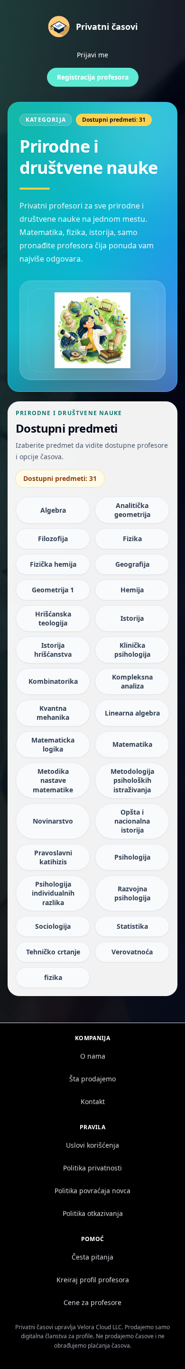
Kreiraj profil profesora (92, 1279)
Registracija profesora (93, 77)
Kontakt (93, 1101)
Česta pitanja (92, 1256)
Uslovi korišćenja (92, 1145)
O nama (92, 1056)
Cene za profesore (92, 1302)
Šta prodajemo (92, 1078)
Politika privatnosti (92, 1167)
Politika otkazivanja (93, 1213)
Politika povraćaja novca (92, 1190)
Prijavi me (92, 54)
